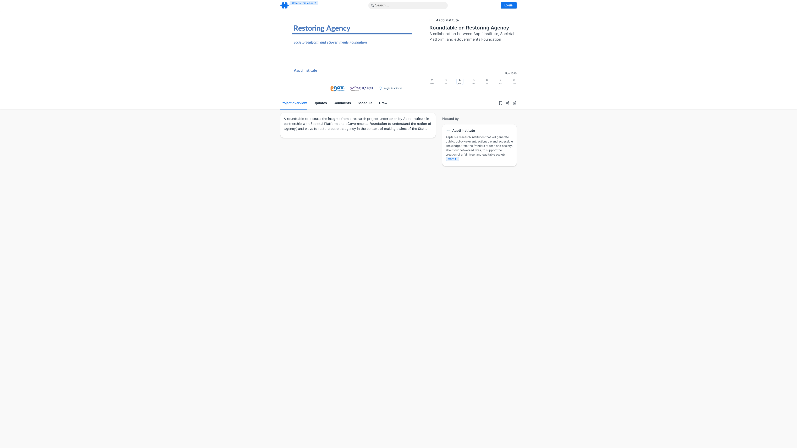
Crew (383, 103)
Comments (342, 103)
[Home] (299, 5)
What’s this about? (304, 3)
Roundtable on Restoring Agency (469, 28)
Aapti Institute (447, 20)
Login (508, 5)
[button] (506, 103)
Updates (320, 103)
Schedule (365, 103)
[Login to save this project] (500, 103)
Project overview (293, 103)
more (450, 159)
